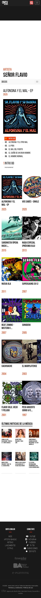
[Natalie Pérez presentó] (7, 456)
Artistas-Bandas (10, 539)
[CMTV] (5, 3)
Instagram (32, 539)
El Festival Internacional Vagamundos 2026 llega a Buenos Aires (34, 465)
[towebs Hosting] (20, 558)
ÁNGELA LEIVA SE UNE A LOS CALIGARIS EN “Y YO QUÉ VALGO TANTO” (20, 464)
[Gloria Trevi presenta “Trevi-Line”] (20, 433)
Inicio (10, 536)
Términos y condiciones (15, 588)
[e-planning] (20, 573)
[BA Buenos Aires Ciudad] (20, 565)
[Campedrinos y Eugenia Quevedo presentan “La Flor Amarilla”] (34, 433)
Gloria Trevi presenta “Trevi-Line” (19, 441)
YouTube (32, 536)
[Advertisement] (20, 42)
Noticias (10, 542)
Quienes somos (32, 548)
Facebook (32, 542)
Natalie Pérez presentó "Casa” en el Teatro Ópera (6, 464)
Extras (10, 548)
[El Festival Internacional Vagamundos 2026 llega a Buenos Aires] (34, 456)
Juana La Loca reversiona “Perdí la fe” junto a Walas (7, 441)
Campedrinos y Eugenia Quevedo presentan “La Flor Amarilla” (33, 442)
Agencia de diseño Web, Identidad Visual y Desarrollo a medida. (22, 592)
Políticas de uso (28, 588)
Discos (4, 81)
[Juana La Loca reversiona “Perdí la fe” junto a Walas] (7, 433)
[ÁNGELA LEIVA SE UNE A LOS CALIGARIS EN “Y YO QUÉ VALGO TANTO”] (20, 456)
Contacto (32, 551)
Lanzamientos (10, 545)
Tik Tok (32, 545)
